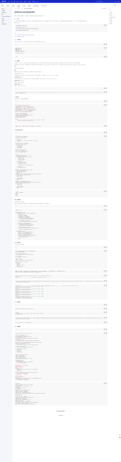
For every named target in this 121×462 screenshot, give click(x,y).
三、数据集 (110, 14)
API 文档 (23, 5)
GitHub (119, 1)
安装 (9, 1)
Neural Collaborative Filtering (19, 36)
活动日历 (29, 1)
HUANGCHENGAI (19, 15)
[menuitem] (115, 1)
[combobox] (103, 1)
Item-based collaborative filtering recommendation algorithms (24, 34)
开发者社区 (33, 1)
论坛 (115, 1)
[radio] (58, 413)
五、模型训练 (110, 20)
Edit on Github (104, 8)
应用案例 (25, 1)
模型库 (17, 1)
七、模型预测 (110, 23)
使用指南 (7, 5)
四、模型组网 (110, 18)
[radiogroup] (60, 413)
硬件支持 (13, 5)
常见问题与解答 (35, 5)
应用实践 (18, 5)
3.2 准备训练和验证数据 (112, 17)
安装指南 (2, 5)
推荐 (22, 8)
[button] (14, 1)
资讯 (37, 1)
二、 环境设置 (110, 12)
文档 (14, 1)
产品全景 (21, 1)
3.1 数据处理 (111, 15)
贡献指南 (29, 5)
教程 (11, 1)
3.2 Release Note (44, 5)
